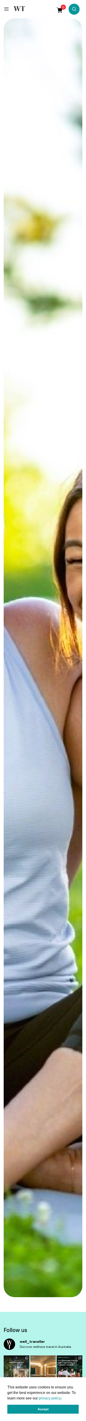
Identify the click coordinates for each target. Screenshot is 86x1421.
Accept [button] (43, 1409)
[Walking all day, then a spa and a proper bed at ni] (16, 1372)
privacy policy (50, 1398)
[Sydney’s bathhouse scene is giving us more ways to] (43, 1372)
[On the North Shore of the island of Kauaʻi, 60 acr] (69, 1372)
